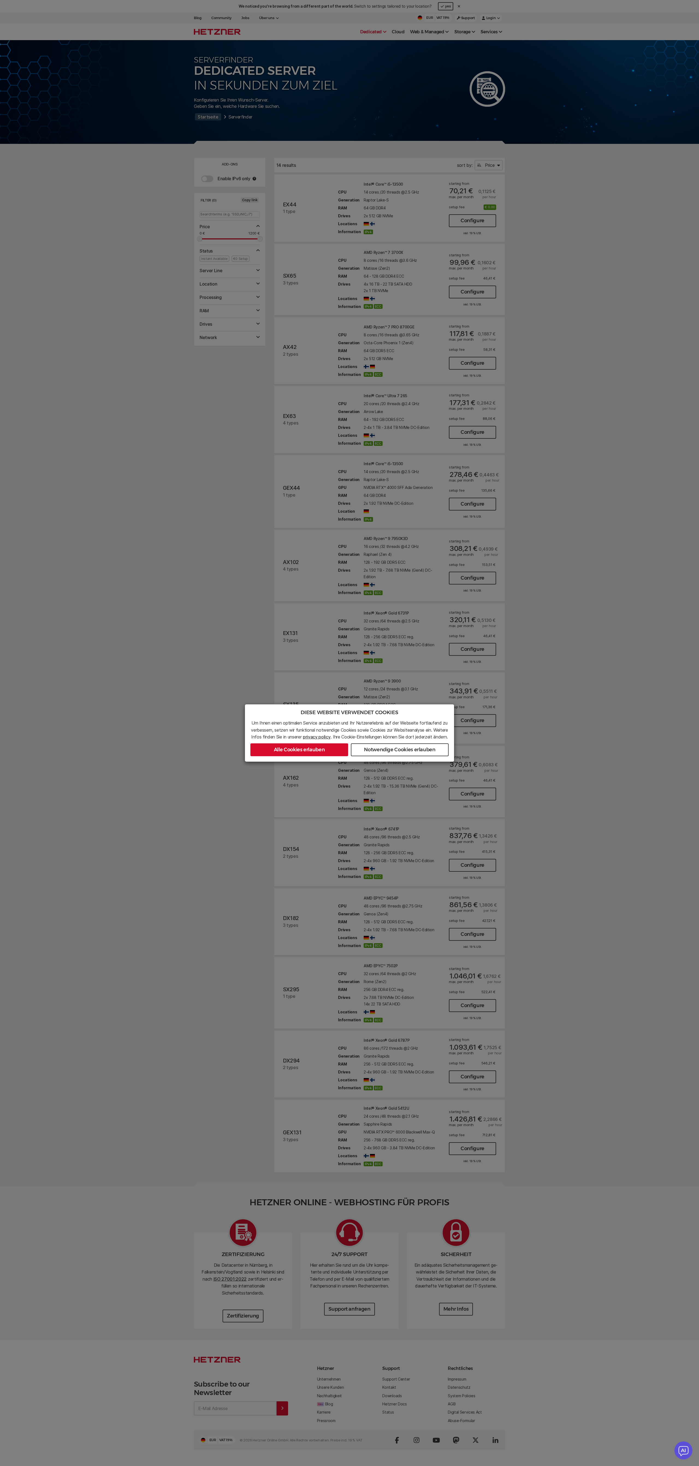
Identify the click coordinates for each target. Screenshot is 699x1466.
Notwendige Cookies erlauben (399, 750)
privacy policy (317, 737)
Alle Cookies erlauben (299, 750)
